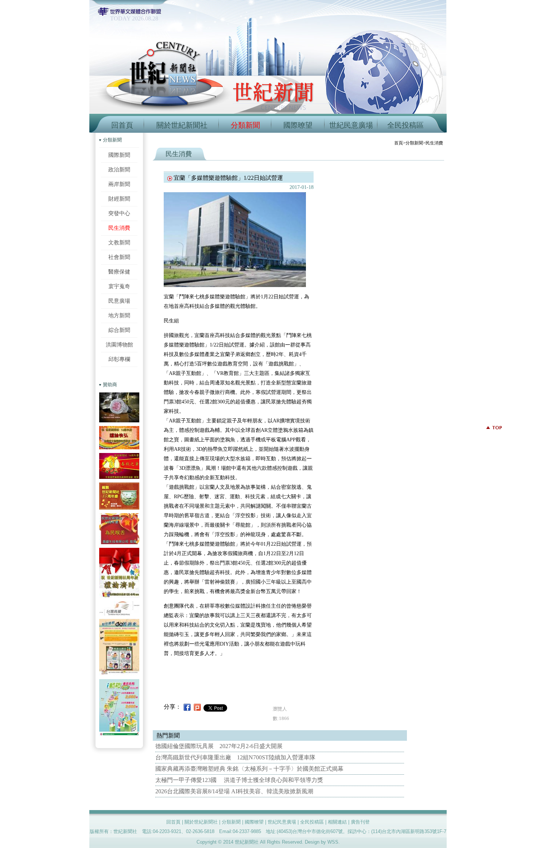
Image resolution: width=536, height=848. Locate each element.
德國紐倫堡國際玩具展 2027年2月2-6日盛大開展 (219, 746)
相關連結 (337, 822)
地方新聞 (119, 315)
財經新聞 (119, 198)
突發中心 (119, 213)
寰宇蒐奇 (119, 286)
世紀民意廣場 (351, 125)
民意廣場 (119, 301)
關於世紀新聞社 (181, 125)
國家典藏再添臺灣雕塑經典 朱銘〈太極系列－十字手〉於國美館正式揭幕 (249, 769)
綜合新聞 (119, 330)
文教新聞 (119, 242)
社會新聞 (119, 257)
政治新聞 (119, 169)
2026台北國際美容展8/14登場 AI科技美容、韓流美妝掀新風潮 (234, 791)
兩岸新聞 (119, 184)
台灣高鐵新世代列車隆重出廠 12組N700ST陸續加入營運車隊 (235, 757)
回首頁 (122, 125)
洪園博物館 (119, 344)
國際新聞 (119, 155)
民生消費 (119, 228)
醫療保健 (119, 271)
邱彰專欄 (119, 359)
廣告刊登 (360, 822)
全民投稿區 (405, 125)
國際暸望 (297, 125)
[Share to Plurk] (197, 707)
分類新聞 (245, 125)
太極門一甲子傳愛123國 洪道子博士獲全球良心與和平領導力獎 (239, 780)
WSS (332, 842)
